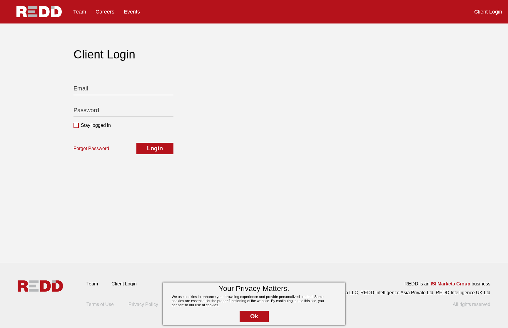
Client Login (488, 12)
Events (132, 12)
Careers (105, 12)
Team (79, 12)
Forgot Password (91, 148)
